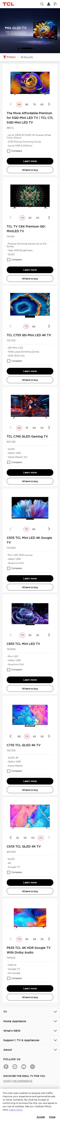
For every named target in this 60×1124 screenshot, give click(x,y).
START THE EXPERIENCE (17, 1081)
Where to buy (30, 170)
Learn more (30, 161)
